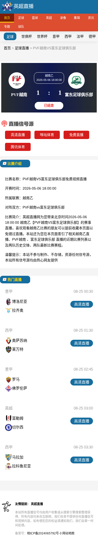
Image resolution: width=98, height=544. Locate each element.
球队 (21, 27)
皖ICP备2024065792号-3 (44, 533)
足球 (21, 18)
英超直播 (37, 504)
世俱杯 (26, 36)
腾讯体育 (18, 147)
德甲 (92, 36)
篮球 (35, 18)
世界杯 (42, 36)
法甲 (80, 36)
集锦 (77, 18)
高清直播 (18, 135)
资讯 (91, 18)
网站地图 (68, 533)
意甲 (56, 36)
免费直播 (76, 135)
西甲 (68, 36)
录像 (63, 18)
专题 (7, 27)
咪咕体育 (47, 135)
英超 (49, 18)
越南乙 (28, 198)
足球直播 (22, 48)
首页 (7, 18)
